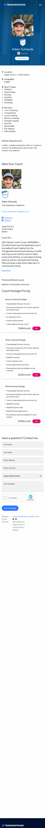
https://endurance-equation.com (26, 516)
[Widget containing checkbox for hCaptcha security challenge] (18, 498)
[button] (13, 519)
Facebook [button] (8, 218)
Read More (6, 270)
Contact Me (24, 53)
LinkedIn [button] (7, 220)
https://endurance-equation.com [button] (15, 211)
